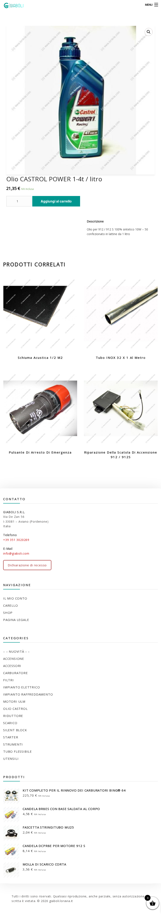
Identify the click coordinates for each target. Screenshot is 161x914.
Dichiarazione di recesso (27, 565)
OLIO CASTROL (15, 708)
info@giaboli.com (16, 553)
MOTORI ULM (14, 701)
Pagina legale (16, 620)
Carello (10, 605)
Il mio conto (15, 598)
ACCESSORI (12, 666)
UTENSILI (10, 758)
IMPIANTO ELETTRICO (21, 687)
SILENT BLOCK (15, 730)
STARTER (10, 737)
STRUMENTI (13, 744)
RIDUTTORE (13, 716)
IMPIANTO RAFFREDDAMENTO (28, 694)
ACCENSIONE (13, 658)
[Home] (11, 5)
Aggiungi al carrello (56, 201)
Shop (8, 612)
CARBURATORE (15, 673)
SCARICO (10, 723)
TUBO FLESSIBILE (17, 751)
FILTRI (8, 680)
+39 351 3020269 (16, 540)
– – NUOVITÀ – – (16, 651)
